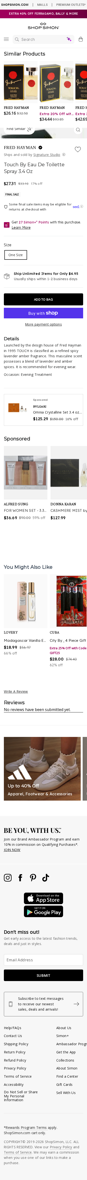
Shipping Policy (16, 1044)
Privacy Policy (15, 1068)
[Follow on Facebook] (20, 880)
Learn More (21, 227)
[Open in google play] (43, 916)
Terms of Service (18, 1076)
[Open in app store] (43, 903)
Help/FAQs (12, 1028)
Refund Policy (15, 1060)
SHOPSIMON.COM (14, 4)
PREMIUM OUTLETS (71, 4)
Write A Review (16, 691)
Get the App (66, 1052)
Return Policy (14, 1052)
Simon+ (62, 1035)
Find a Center (67, 1076)
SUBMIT (43, 975)
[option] (25, 621)
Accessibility (13, 1084)
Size (7, 244)
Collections (65, 1060)
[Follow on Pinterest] (33, 880)
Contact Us (13, 1035)
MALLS (42, 4)
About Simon (67, 1068)
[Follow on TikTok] (46, 880)
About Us (64, 1028)
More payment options (43, 324)
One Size (15, 255)
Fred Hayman (20, 147)
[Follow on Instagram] (8, 880)
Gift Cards (64, 1084)
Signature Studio (46, 154)
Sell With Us (66, 1092)
